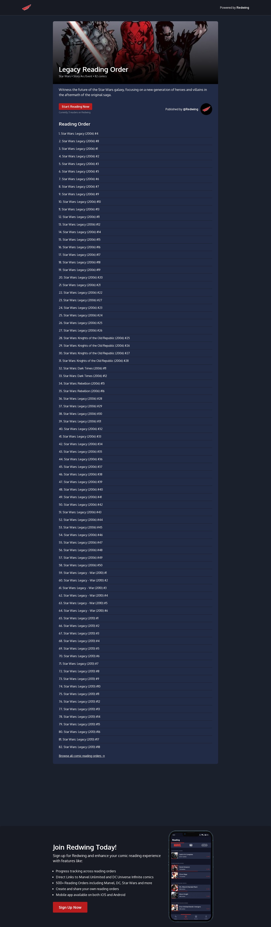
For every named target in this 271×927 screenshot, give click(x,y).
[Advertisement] (135, 793)
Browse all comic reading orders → (82, 756)
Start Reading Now (75, 106)
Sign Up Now (70, 907)
